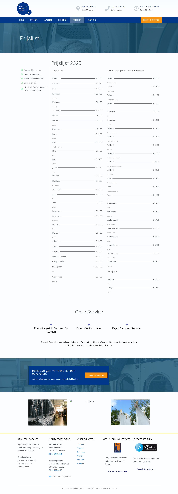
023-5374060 (55, 470)
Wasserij (48, 20)
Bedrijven (62, 20)
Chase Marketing (110, 488)
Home (21, 20)
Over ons (91, 20)
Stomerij (34, 20)
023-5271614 (55, 454)
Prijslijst (77, 20)
